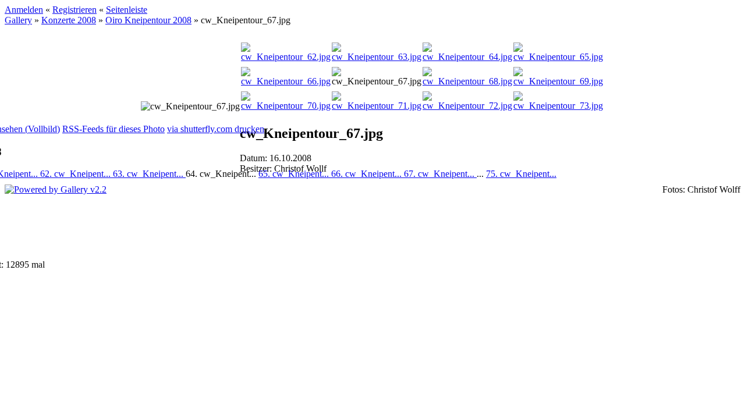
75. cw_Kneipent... (521, 174)
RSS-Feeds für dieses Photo (113, 129)
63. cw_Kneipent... (149, 174)
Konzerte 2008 (68, 20)
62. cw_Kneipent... (76, 174)
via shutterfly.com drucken (215, 129)
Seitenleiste (126, 10)
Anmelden (24, 10)
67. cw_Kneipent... (440, 174)
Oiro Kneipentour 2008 (148, 20)
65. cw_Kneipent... (294, 174)
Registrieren (74, 10)
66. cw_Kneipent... (367, 174)
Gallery (18, 20)
